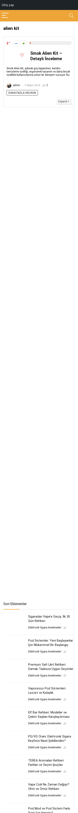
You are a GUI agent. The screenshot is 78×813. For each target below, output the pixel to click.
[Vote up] (23, 43)
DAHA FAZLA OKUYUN (22, 92)
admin (16, 85)
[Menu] (5, 15)
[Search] (71, 15)
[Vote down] (16, 43)
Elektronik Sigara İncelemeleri (44, 627)
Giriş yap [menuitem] (8, 5)
